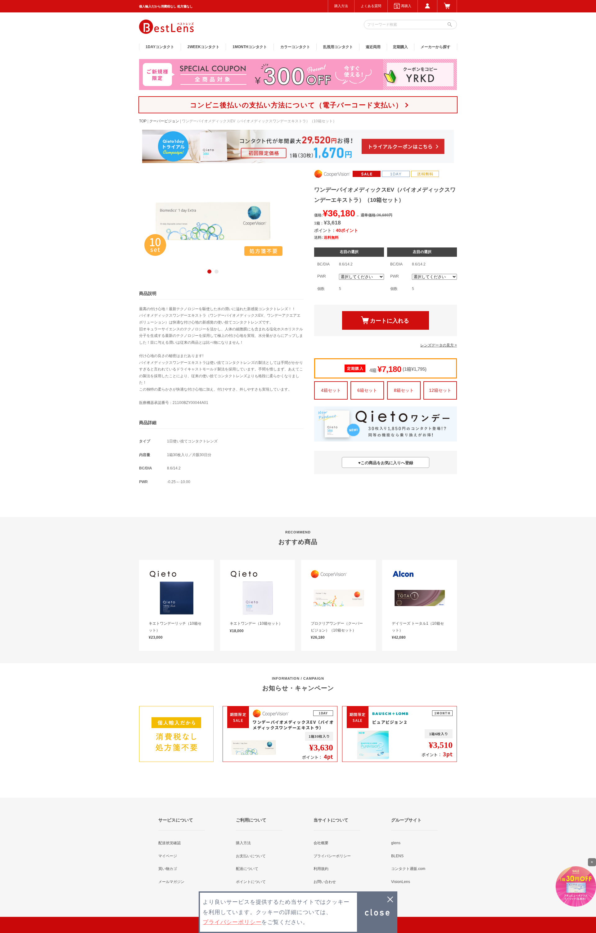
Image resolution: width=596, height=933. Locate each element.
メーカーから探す (435, 47)
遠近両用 (373, 47)
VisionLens (400, 882)
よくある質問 (371, 6)
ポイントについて (251, 882)
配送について (247, 869)
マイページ (167, 856)
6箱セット (367, 390)
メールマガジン (171, 882)
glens (395, 843)
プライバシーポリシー (332, 856)
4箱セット (331, 390)
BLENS (397, 856)
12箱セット (440, 390)
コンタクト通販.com (408, 869)
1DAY (160, 47)
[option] (213, 221)
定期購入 (400, 47)
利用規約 (321, 869)
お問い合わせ (325, 882)
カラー (295, 47)
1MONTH (250, 47)
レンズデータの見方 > (438, 345)
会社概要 (321, 843)
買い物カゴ (167, 869)
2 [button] (216, 271)
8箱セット (404, 390)
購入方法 (341, 6)
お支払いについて (251, 856)
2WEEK (203, 47)
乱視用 (338, 47)
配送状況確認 (169, 843)
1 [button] (209, 271)
